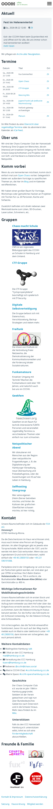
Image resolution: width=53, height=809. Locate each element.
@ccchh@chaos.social (26, 666)
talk (30, 648)
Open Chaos (24, 81)
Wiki (14, 713)
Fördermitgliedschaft (22, 733)
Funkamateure (21, 372)
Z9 (31, 27)
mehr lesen (8, 45)
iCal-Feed (18, 130)
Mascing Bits (24, 95)
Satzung (5, 804)
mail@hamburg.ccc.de (13, 655)
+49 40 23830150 (21, 557)
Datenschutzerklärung (36, 796)
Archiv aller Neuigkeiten (28, 54)
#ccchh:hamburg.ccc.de (37, 670)
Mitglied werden (35, 804)
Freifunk (17, 329)
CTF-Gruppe (24, 88)
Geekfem (18, 395)
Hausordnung (18, 804)
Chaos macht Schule (25, 226)
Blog (26, 181)
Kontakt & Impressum (12, 796)
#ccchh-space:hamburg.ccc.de (34, 674)
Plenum (22, 116)
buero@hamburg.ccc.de (14, 662)
